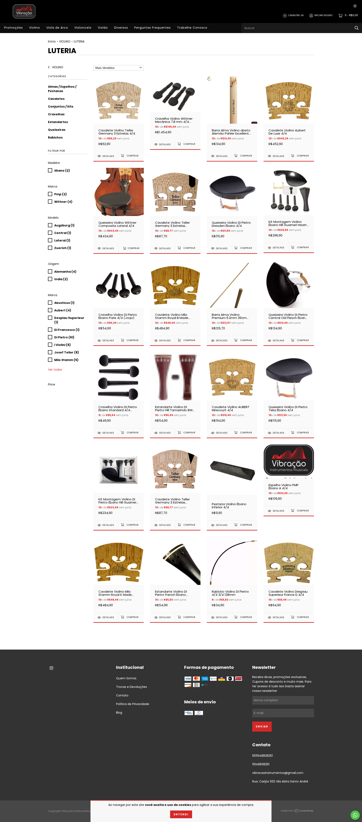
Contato (122, 695)
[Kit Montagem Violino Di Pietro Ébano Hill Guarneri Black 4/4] (118, 482)
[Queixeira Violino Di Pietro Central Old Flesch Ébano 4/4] (289, 298)
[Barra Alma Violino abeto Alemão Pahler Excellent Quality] (232, 113)
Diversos (121, 28)
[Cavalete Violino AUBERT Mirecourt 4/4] (232, 390)
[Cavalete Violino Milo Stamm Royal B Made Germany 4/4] (175, 298)
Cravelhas (56, 114)
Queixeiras (56, 130)
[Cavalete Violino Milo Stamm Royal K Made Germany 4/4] (118, 574)
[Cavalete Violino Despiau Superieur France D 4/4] (289, 574)
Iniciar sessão (323, 15)
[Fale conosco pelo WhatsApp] (355, 815)
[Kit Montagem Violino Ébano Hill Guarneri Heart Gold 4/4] (289, 205)
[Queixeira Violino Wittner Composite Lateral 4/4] (118, 205)
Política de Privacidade (132, 704)
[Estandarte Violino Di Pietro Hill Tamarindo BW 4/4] (175, 390)
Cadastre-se (296, 15)
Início (52, 41)
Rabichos (55, 137)
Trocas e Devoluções (131, 687)
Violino (34, 28)
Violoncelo (83, 28)
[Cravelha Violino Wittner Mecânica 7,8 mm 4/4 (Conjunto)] (175, 107)
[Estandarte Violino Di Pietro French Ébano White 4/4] (175, 574)
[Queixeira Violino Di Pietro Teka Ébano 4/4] (289, 390)
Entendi (181, 814)
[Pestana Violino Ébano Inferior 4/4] (232, 482)
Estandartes (58, 122)
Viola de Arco (57, 28)
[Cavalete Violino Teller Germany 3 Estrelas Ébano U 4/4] (175, 205)
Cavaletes (56, 99)
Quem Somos (126, 678)
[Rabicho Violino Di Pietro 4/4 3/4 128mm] (232, 574)
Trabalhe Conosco (192, 28)
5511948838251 (262, 756)
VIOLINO (64, 41)
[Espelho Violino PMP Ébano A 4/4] (289, 475)
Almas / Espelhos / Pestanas (62, 89)
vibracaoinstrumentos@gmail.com (277, 773)
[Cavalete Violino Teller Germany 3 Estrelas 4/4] (118, 113)
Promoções (13, 28)
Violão (103, 28)
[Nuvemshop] (297, 811)
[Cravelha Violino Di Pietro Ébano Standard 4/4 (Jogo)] (118, 390)
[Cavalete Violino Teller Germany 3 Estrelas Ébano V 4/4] (175, 482)
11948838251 (260, 764)
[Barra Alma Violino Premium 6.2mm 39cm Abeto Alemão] (232, 298)
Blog (119, 712)
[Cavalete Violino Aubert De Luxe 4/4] (289, 113)
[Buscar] (356, 28)
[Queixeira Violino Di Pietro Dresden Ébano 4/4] (232, 205)
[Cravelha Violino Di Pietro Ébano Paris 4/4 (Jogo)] (118, 298)
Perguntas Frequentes (152, 28)
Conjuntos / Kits (60, 106)
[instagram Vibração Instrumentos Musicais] (355, 6)
